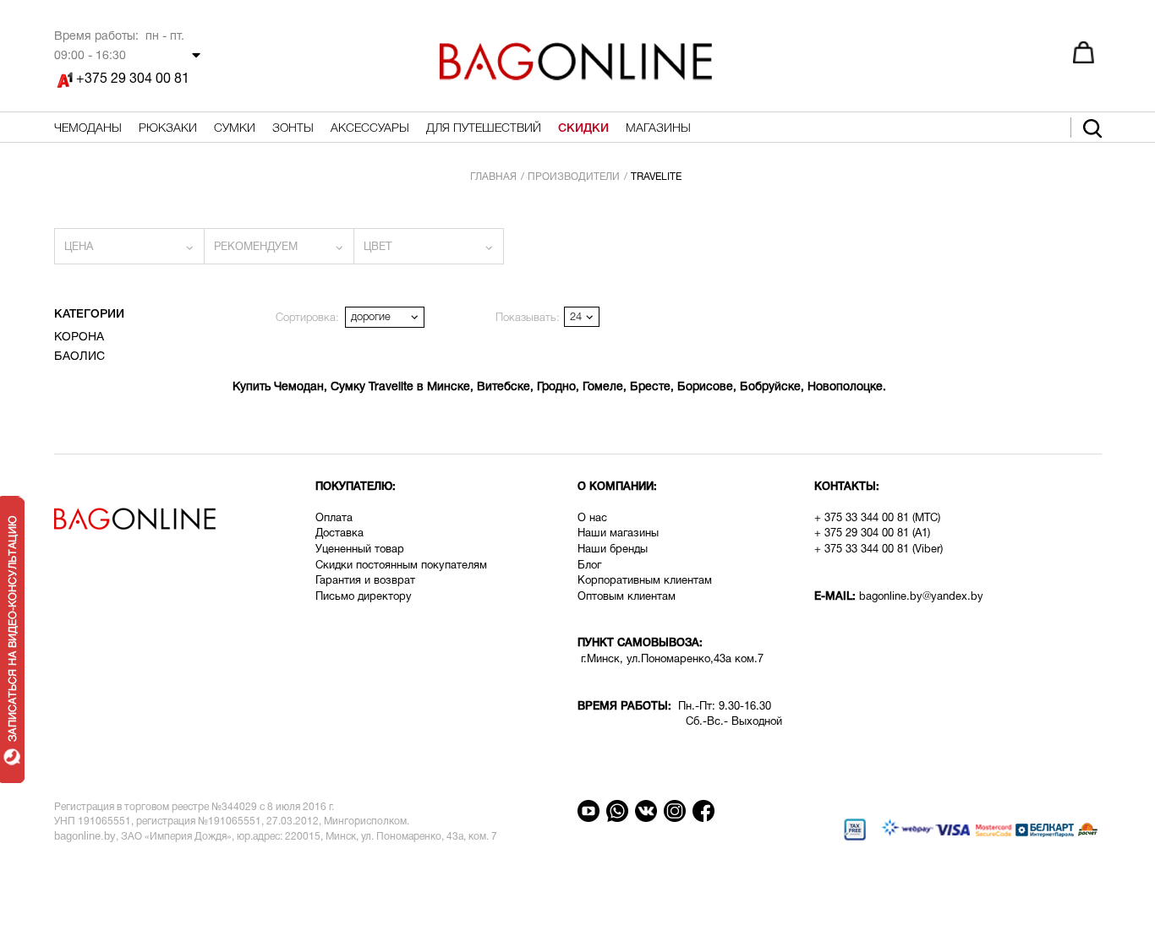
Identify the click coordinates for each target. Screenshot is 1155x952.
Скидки (583, 128)
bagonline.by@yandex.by (921, 597)
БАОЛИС (79, 356)
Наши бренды (613, 550)
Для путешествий (483, 128)
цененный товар (363, 550)
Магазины (658, 128)
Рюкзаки (168, 128)
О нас (592, 519)
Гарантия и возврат (365, 581)
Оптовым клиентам (627, 597)
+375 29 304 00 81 (132, 79)
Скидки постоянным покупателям (401, 566)
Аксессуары (370, 128)
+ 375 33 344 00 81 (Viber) (878, 550)
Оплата (334, 519)
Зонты (293, 128)
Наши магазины (618, 534)
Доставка (341, 534)
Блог (589, 566)
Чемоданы (88, 128)
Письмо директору (363, 597)
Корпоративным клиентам (645, 581)
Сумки (234, 128)
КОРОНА (79, 337)
